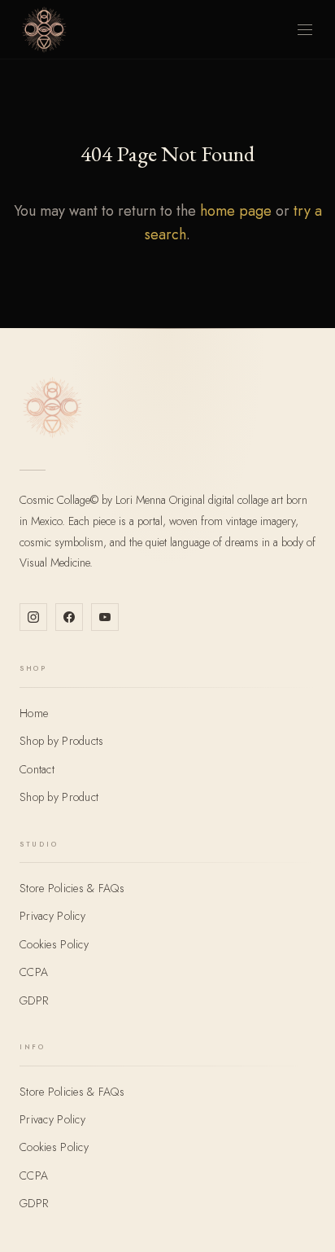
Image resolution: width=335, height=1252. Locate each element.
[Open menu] (304, 30)
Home (34, 713)
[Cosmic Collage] (44, 29)
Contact (37, 769)
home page (236, 210)
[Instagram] (33, 617)
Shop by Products (61, 741)
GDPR (34, 1000)
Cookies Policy (54, 944)
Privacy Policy (52, 916)
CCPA (34, 972)
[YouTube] (105, 617)
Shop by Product (59, 797)
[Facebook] (69, 617)
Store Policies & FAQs (72, 888)
